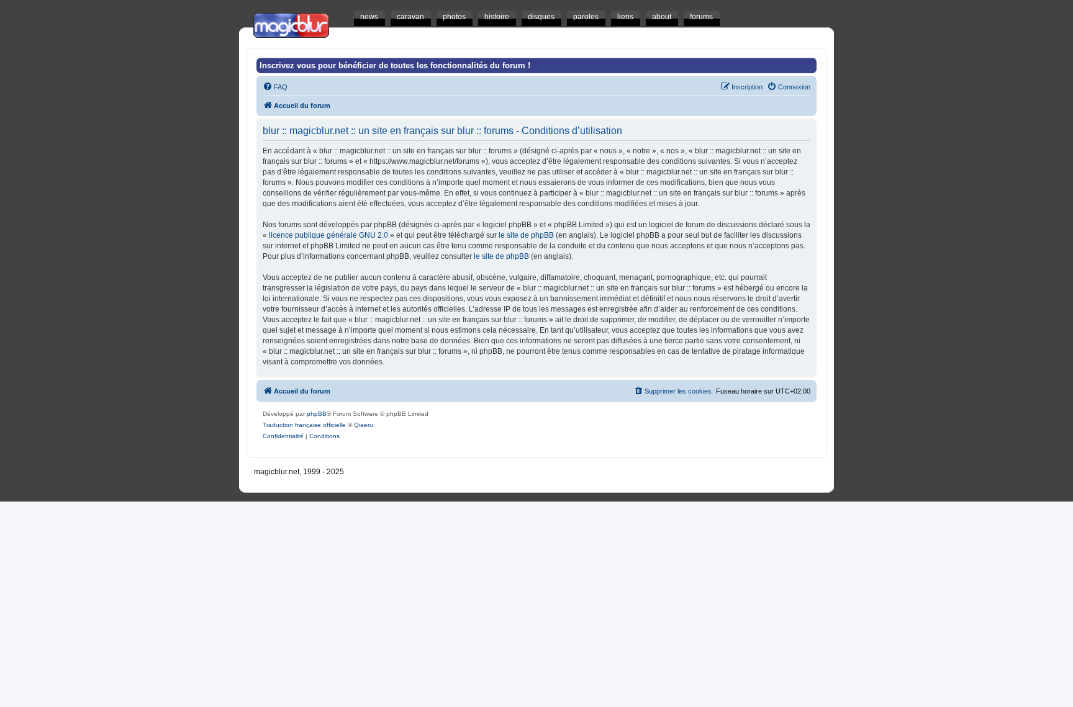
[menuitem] (275, 86)
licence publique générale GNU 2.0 (328, 235)
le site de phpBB (526, 235)
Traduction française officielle (304, 424)
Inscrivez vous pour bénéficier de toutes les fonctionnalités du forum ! (395, 65)
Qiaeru (363, 424)
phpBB (317, 413)
